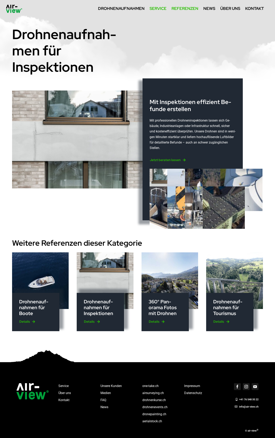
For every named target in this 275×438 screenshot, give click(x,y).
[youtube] (255, 386)
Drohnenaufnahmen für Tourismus (227, 307)
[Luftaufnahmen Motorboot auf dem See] (40, 254)
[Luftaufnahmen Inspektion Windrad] (241, 171)
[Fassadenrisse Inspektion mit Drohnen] (105, 254)
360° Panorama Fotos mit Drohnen (163, 307)
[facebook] (237, 386)
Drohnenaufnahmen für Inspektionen (98, 307)
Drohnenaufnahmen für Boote (33, 307)
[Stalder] (170, 254)
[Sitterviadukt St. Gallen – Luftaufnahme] (234, 254)
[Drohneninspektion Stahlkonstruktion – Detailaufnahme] (224, 189)
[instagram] (246, 386)
